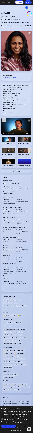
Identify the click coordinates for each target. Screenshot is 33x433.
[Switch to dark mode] (28, 7)
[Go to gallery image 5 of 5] (18, 66)
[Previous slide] (4, 52)
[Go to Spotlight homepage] (6, 2)
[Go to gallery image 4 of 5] (17, 66)
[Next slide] (29, 52)
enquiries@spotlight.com (11, 77)
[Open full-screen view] (29, 33)
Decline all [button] (24, 426)
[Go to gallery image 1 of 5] (15, 66)
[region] (16, 126)
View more (5, 289)
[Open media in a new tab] (24, 133)
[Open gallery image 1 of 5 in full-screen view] (16, 51)
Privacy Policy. (20, 416)
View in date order (7, 180)
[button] (28, 2)
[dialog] (16, 419)
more (2, 28)
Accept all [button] (8, 426)
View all (11, 289)
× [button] (31, 408)
